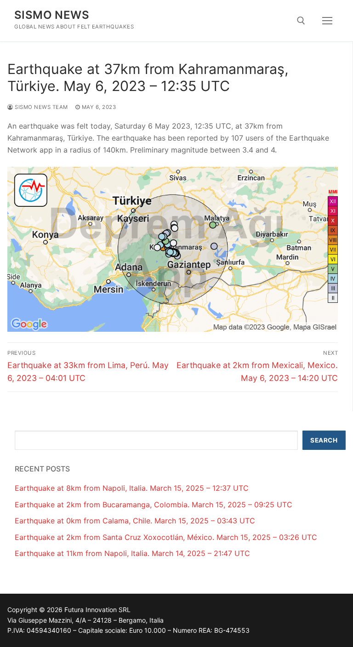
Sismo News (51, 15)
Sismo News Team (40, 107)
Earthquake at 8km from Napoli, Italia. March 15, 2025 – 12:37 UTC (132, 488)
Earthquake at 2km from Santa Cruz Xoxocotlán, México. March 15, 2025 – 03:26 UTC (166, 537)
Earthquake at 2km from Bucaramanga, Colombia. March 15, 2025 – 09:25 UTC (153, 504)
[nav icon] (327, 20)
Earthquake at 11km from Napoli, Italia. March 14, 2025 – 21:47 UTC (132, 553)
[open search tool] (301, 21)
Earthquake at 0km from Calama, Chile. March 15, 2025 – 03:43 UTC (135, 520)
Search (323, 440)
